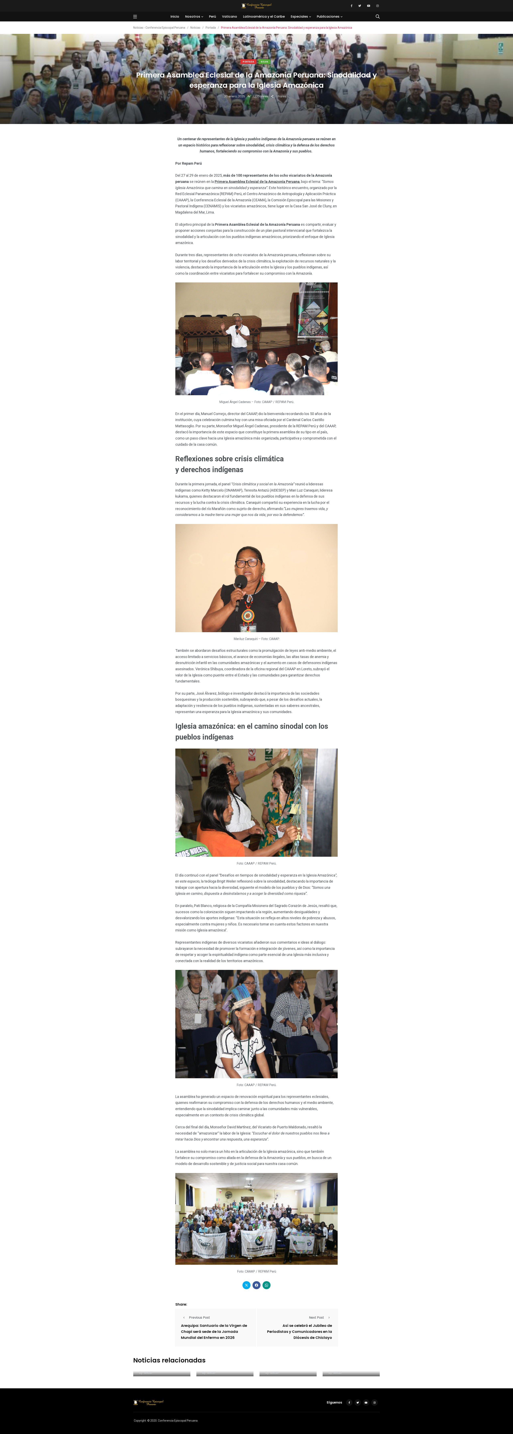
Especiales (299, 16)
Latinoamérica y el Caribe (264, 16)
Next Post (316, 1317)
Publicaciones (328, 16)
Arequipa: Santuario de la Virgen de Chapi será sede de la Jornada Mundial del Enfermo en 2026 (214, 1331)
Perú (212, 16)
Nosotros (192, 16)
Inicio (175, 16)
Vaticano (229, 16)
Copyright (140, 1420)
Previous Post (199, 1317)
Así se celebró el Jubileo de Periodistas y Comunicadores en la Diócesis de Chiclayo (299, 1331)
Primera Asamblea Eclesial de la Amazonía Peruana (257, 181)
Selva (264, 61)
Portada (248, 61)
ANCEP (148, 1373)
